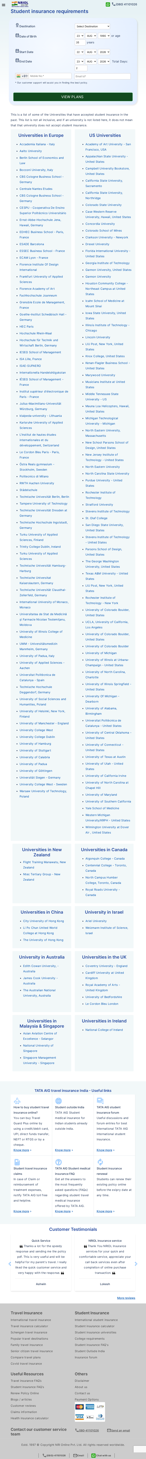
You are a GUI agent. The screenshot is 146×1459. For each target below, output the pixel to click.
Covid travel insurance (26, 1363)
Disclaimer (82, 1380)
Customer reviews (23, 1405)
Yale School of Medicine (102, 808)
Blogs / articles (21, 1399)
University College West (36, 730)
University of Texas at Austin (105, 757)
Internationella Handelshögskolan (43, 372)
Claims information (24, 1412)
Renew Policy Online (25, 1393)
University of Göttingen (36, 770)
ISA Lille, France (31, 359)
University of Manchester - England (44, 723)
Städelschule (28, 490)
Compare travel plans (26, 1357)
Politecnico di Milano (34, 476)
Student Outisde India (90, 1351)
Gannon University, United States (108, 270)
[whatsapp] (108, 4)
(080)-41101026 (54, 1455)
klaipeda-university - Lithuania (41, 415)
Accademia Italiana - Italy (37, 144)
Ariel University (96, 921)
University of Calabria (35, 757)
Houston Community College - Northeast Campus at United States (106, 289)
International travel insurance (31, 1320)
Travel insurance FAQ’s (26, 1380)
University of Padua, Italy (37, 656)
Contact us (82, 1393)
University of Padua (33, 764)
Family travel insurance (27, 1345)
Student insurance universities (95, 1332)
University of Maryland (101, 794)
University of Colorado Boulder (107, 646)
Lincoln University (97, 337)
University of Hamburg (35, 743)
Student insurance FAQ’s (27, 1387)
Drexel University (97, 244)
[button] (14, 1264)
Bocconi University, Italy (36, 170)
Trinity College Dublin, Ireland (40, 546)
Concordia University (100, 224)
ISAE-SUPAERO (30, 366)
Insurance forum (86, 1357)
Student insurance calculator (94, 1326)
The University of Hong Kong (43, 940)
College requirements (90, 1338)
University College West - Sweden (43, 784)
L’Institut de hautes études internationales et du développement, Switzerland (39, 440)
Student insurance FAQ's (91, 1345)
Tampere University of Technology (43, 503)
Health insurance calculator (30, 1418)
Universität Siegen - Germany (40, 777)
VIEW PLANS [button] (73, 97)
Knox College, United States (105, 356)
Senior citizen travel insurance (32, 1351)
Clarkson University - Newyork (106, 237)
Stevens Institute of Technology (107, 511)
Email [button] (78, 1455)
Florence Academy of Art (37, 288)
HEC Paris (26, 326)
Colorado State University (103, 205)
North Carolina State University (107, 473)
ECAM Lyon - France (34, 257)
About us (81, 1387)
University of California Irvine (105, 775)
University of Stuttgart (35, 750)
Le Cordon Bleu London (101, 1003)
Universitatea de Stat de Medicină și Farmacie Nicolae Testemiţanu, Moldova (43, 619)
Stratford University (99, 504)
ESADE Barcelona (32, 244)
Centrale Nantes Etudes (36, 189)
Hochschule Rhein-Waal (36, 333)
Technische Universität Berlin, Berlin (44, 496)
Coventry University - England (106, 966)
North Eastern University (102, 466)
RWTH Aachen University (37, 483)
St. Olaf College (96, 518)
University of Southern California (108, 801)
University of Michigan (101, 653)
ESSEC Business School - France (42, 251)
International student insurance (96, 1320)
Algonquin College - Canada (105, 858)
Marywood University (100, 375)
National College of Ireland (104, 1030)
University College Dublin (37, 737)
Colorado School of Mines (103, 230)
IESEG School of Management (40, 352)
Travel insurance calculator (29, 1326)
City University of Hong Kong (43, 921)
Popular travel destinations (29, 1338)
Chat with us (103, 1455)
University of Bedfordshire (103, 997)
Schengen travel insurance (29, 1332)
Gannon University (98, 276)
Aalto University (31, 151)
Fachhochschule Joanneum (38, 295)
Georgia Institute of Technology (107, 263)
